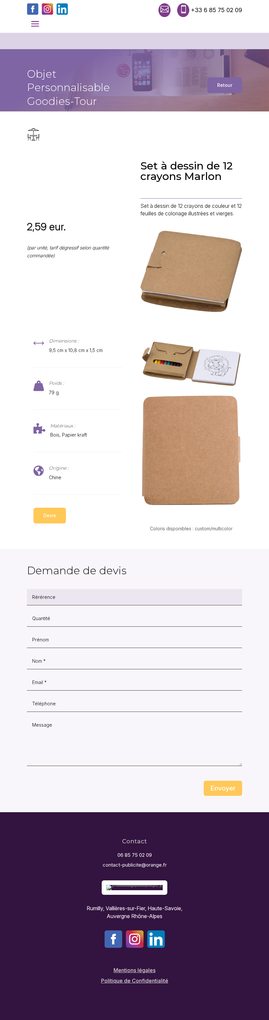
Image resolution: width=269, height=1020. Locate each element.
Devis (49, 515)
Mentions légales (134, 970)
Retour (224, 85)
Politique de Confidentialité (134, 980)
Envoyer (223, 788)
